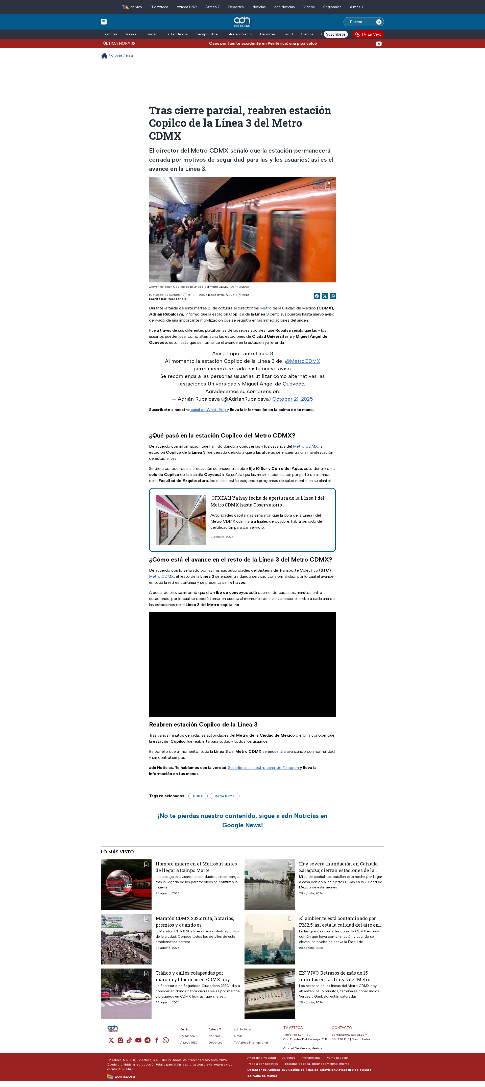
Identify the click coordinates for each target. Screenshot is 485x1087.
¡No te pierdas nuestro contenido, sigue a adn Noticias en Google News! (243, 820)
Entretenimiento (239, 34)
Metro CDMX (161, 576)
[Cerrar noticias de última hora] (379, 43)
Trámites (110, 34)
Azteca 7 (212, 7)
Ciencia (307, 34)
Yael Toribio (177, 299)
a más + (356, 7)
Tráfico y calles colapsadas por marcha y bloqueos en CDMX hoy (193, 976)
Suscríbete (336, 34)
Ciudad (152, 34)
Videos (309, 7)
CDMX (198, 796)
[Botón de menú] (104, 21)
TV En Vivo (371, 34)
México (131, 34)
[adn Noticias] (242, 22)
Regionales (332, 7)
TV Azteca (159, 7)
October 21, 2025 (292, 399)
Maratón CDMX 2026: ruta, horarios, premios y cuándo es (195, 921)
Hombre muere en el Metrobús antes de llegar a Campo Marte (196, 867)
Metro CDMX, (306, 446)
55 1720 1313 (340, 1039)
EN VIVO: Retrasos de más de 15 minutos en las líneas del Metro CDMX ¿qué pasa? (334, 976)
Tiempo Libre (207, 34)
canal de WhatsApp (208, 409)
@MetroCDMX (302, 361)
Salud (288, 34)
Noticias (259, 7)
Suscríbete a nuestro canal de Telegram (264, 767)
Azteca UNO (187, 7)
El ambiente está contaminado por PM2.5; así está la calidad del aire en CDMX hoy (339, 921)
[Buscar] (379, 22)
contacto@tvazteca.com (349, 1034)
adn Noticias (284, 7)
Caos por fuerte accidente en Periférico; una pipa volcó (240, 43)
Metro (266, 308)
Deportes (236, 7)
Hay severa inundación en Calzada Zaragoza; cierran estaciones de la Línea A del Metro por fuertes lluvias (340, 867)
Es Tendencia (177, 34)
